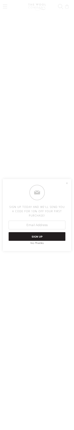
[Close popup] (67, 183)
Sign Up (37, 236)
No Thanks (37, 243)
